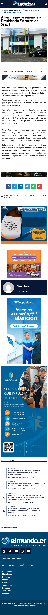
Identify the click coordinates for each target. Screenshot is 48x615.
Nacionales (7, 571)
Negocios (6, 588)
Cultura (5, 582)
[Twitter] (10, 551)
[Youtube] (16, 551)
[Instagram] (22, 551)
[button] (2, 4)
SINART (7, 198)
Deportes (6, 577)
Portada (4, 10)
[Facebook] (4, 551)
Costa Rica (13, 10)
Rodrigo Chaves (39, 195)
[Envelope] (28, 551)
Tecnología (7, 591)
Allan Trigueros (10, 195)
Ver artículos (23, 291)
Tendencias (7, 585)
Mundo (5, 580)
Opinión (5, 594)
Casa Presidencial (24, 195)
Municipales (7, 574)
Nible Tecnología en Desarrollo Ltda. (24, 605)
